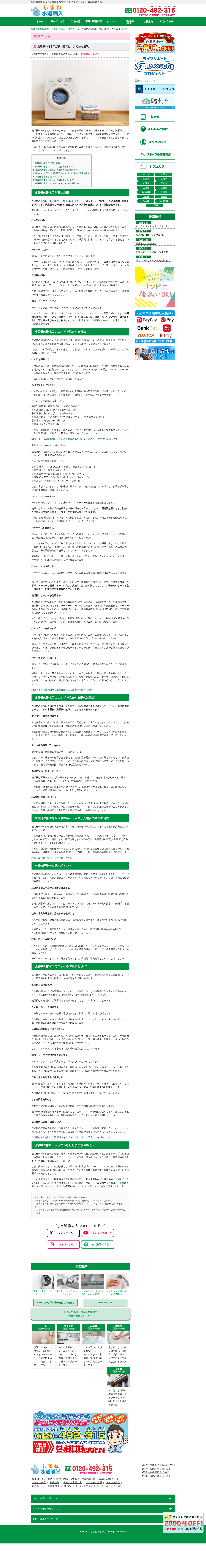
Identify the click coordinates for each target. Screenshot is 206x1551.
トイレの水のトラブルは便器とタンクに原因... (92, 1292)
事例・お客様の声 (72, 1482)
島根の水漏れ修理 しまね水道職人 (48, 29)
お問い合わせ (68, 1486)
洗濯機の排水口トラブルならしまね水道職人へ (56, 183)
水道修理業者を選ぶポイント (47, 176)
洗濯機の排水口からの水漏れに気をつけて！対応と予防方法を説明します (80, 439)
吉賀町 (155, 205)
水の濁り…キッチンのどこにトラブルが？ (67, 1292)
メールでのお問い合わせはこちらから (55, 1302)
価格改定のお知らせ (146, 243)
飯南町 (164, 192)
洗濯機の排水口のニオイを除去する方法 (53, 166)
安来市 (164, 183)
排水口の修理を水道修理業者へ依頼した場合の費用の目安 (61, 173)
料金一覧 (54, 1482)
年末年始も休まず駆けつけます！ (153, 252)
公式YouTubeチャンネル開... (150, 235)
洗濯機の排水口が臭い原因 (46, 163)
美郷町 (164, 196)
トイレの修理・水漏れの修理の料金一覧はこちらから (80, 1314)
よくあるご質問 (94, 1482)
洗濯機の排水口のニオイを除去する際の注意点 (56, 170)
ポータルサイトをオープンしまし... (154, 226)
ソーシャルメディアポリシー (112, 1486)
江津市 (146, 187)
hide (64, 158)
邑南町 (146, 201)
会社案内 (52, 1486)
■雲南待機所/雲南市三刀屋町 (156, 1476)
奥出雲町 (146, 192)
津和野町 (164, 201)
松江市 (146, 174)
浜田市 (164, 174)
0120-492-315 (105, 1302)
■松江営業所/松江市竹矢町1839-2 (158, 1465)
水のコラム (73, 29)
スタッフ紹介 (113, 1482)
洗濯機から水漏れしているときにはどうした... (42, 1292)
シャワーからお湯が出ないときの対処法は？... (117, 1292)
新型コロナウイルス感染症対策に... (154, 260)
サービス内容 (39, 1482)
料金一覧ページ (48, 858)
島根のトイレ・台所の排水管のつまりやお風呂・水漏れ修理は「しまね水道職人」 (74, 1479)
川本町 (146, 196)
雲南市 (164, 187)
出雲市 (146, 179)
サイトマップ (86, 1486)
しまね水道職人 (39, 1179)
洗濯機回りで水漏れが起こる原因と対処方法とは (68, 690)
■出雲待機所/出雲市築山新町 (156, 1469)
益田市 (164, 179)
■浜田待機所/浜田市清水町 (155, 1472)
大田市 (146, 183)
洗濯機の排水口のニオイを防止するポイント (55, 180)
